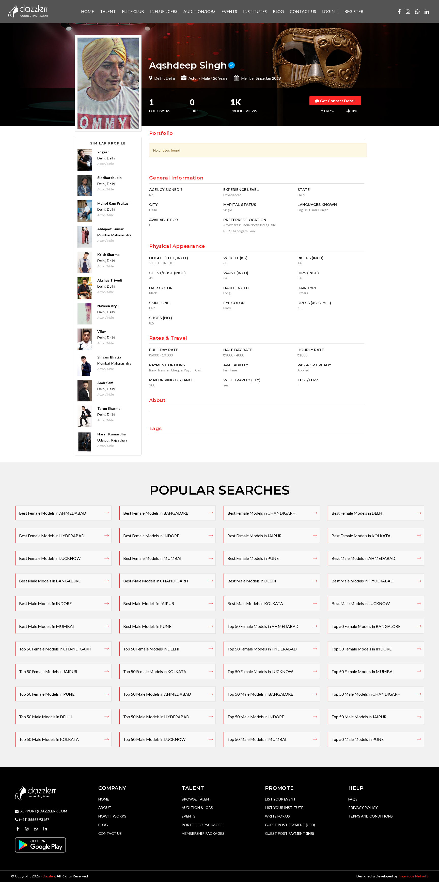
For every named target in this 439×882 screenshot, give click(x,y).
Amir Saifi (105, 383)
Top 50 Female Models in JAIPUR (48, 671)
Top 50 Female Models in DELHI (151, 648)
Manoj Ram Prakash (114, 203)
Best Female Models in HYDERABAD (51, 535)
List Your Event (280, 799)
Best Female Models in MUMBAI (152, 558)
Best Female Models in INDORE (151, 535)
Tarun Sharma (108, 408)
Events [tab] (229, 11)
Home (103, 799)
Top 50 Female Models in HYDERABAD (262, 648)
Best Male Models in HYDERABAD (363, 580)
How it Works (112, 816)
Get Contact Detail (337, 100)
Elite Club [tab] (133, 11)
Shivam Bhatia (109, 357)
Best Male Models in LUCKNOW (361, 603)
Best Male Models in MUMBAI (46, 626)
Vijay (101, 331)
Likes (194, 106)
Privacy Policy (363, 807)
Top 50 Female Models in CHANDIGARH (55, 648)
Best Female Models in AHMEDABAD (52, 513)
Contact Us (110, 833)
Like (353, 111)
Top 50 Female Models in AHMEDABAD (263, 626)
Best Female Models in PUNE (253, 558)
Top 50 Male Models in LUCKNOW (154, 739)
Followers (159, 106)
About (104, 807)
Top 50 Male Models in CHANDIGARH (366, 694)
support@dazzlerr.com (43, 811)
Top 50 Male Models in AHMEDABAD (157, 694)
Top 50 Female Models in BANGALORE (366, 626)
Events (188, 816)
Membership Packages (203, 833)
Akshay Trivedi (109, 280)
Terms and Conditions (370, 816)
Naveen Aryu (108, 306)
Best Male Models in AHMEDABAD (363, 558)
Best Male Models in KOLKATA (255, 603)
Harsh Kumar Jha (111, 434)
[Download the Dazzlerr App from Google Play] (40, 844)
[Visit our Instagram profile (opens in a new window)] (408, 11)
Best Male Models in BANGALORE (50, 580)
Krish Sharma (108, 254)
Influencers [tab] (163, 11)
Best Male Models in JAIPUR (148, 603)
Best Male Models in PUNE (147, 626)
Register (353, 11)
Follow (328, 111)
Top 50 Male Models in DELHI (45, 716)
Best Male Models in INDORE (45, 603)
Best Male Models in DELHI (251, 580)
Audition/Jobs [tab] (199, 11)
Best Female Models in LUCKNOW (50, 558)
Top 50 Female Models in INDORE (361, 648)
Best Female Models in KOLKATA (361, 535)
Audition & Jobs (197, 807)
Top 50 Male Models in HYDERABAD (156, 716)
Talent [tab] (108, 11)
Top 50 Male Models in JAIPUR (359, 716)
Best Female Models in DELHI (358, 513)
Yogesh (103, 152)
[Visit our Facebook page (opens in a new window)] (399, 11)
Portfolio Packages (202, 825)
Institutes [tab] (255, 11)
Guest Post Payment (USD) (290, 825)
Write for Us (277, 816)
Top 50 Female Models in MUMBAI (363, 671)
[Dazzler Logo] (28, 11)
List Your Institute (284, 807)
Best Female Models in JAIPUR (254, 535)
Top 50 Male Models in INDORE (255, 716)
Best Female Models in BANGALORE (155, 513)
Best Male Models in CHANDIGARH (155, 580)
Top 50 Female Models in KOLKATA (154, 671)
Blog (103, 825)
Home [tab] (87, 11)
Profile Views (243, 106)
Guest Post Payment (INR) (289, 833)
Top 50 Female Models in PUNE (46, 694)
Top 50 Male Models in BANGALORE (260, 694)
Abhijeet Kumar (110, 229)
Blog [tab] (278, 11)
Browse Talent (196, 799)
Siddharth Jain (109, 177)
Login (328, 11)
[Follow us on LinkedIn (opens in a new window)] (427, 11)
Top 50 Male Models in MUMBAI (256, 739)
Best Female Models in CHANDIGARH (261, 513)
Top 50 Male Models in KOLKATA (49, 739)
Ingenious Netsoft (413, 876)
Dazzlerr (49, 876)
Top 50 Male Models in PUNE (358, 739)
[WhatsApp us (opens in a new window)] (417, 11)
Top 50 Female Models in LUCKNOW (260, 671)
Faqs (352, 799)
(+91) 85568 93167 (34, 819)
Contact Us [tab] (303, 11)
